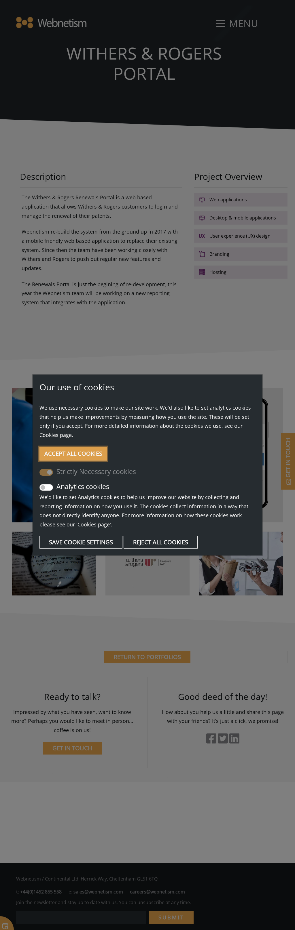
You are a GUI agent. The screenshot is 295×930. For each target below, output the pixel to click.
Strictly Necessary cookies (96, 471)
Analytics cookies (82, 486)
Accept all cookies (73, 453)
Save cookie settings (81, 542)
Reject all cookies (160, 542)
